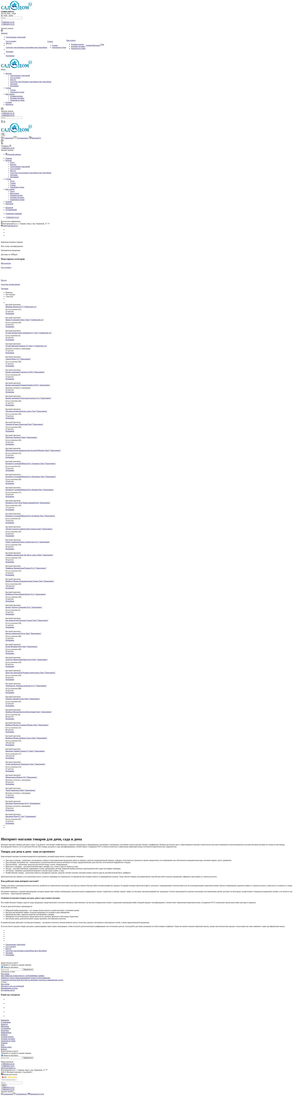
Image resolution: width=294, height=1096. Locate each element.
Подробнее (10, 314)
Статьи (8, 88)
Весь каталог (6, 263)
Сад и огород (15, 78)
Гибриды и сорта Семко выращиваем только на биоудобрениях (25, 978)
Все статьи (5, 974)
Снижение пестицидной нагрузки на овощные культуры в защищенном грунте (32, 980)
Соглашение (6, 1028)
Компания (5, 1020)
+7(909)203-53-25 (7, 22)
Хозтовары (14, 86)
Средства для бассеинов (10, 284)
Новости (4, 1024)
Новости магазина (10, 967)
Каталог (9, 73)
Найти (4, 1085)
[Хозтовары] (26, 54)
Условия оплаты (16, 96)
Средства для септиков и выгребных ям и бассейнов (30, 82)
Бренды (4, 1049)
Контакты (9, 104)
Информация (6, 1033)
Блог (3, 1045)
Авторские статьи (17, 92)
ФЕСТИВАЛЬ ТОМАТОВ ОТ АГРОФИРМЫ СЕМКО (22, 976)
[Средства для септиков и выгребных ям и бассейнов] (26, 45)
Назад (12, 162)
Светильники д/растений (20, 75)
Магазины (5, 1026)
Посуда (13, 80)
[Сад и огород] (26, 39)
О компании (6, 1022)
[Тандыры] (26, 49)
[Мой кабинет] (2, 31)
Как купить (10, 94)
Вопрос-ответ (6, 1047)
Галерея (9, 102)
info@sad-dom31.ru (10, 226)
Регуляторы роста (8, 990)
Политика (5, 1030)
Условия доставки (17, 98)
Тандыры (13, 84)
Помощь (4, 1035)
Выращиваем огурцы (9, 988)
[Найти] (2, 20)
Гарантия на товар (17, 100)
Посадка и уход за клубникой (12, 986)
